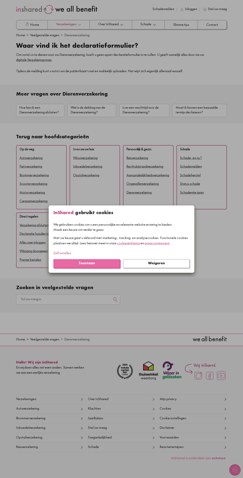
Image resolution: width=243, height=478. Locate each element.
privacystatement (157, 243)
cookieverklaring (128, 243)
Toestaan (87, 263)
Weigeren (156, 263)
